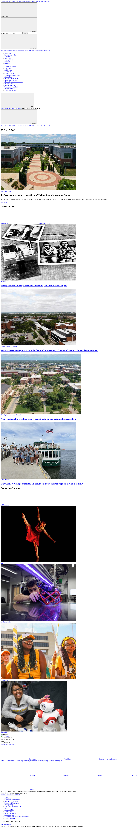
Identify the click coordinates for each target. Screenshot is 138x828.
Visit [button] (9, 744)
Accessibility (8, 811)
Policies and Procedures (12, 78)
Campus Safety (9, 810)
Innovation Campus (6, 191)
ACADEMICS (5, 50)
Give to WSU (35, 1)
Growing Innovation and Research (11, 415)
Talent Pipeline (5, 480)
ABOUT (40, 50)
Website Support (9, 815)
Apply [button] (13, 744)
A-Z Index (8, 798)
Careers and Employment (12, 75)
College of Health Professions (9, 346)
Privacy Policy (9, 805)
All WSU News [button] (6, 223)
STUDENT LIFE (24, 50)
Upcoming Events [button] (44, 223)
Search (3, 33)
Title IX (7, 808)
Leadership (4, 1)
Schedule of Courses (11, 80)
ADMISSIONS (14, 50)
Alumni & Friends (6, 795)
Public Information (10, 813)
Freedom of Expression (11, 801)
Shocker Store (9, 83)
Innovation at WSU (13, 1)
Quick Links (5, 16)
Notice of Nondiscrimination (13, 806)
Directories (27, 1)
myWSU (41, 1)
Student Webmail (10, 85)
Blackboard (8, 72)
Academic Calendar (10, 66)
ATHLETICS (34, 50)
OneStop (46, 1)
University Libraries (10, 90)
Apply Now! (8, 68)
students (3, 281)
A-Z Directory (9, 70)
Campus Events (9, 73)
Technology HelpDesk (11, 87)
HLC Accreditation (10, 818)
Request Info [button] (4, 744)
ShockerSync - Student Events (14, 82)
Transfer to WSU (10, 88)
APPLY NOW (47, 50)
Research (21, 1)
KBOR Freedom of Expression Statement (17, 816)
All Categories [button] (5, 505)
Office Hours (8, 77)
